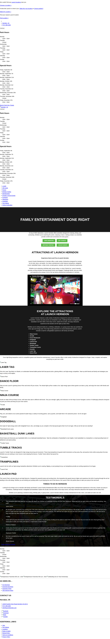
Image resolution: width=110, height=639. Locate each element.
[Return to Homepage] (4, 107)
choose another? (38, 8)
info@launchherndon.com (9, 608)
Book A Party (4, 105)
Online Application (7, 205)
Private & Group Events (8, 195)
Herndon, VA (5, 23)
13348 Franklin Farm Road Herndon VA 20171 (15, 604)
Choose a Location (5, 5)
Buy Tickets (11, 105)
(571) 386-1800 (6, 25)
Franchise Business (7, 586)
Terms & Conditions (7, 635)
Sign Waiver (5, 203)
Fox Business (6, 585)
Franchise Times (6, 588)
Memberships (6, 193)
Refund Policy (6, 633)
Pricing (4, 190)
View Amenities (49, 240)
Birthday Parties (6, 191)
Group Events (62, 245)
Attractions (5, 199)
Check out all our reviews (8, 544)
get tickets (62, 240)
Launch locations (16, 2)
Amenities (5, 201)
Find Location (4, 18)
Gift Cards (5, 188)
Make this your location (26, 8)
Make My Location (5, 11)
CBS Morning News (7, 590)
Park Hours (2, 28)
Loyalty (4, 186)
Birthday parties (48, 245)
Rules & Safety (6, 631)
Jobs (3, 625)
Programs (5, 197)
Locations (5, 629)
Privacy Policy (6, 637)
